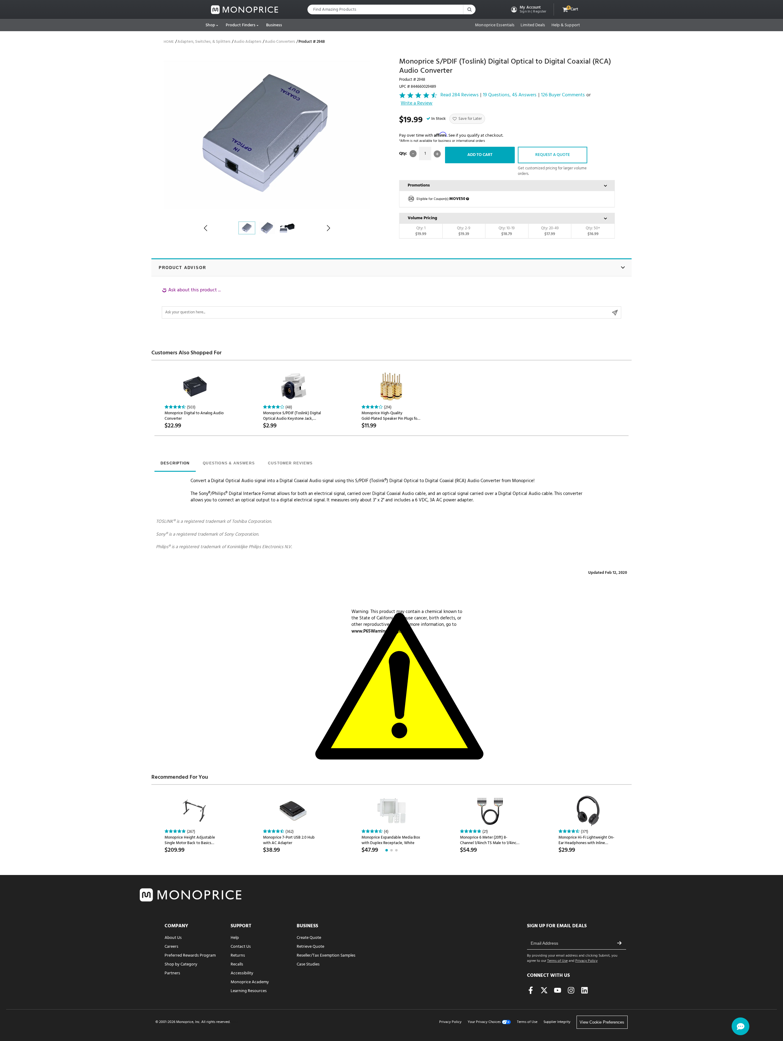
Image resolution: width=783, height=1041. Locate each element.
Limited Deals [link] (533, 25)
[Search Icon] (469, 9)
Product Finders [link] (241, 25)
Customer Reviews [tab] (290, 463)
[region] (391, 303)
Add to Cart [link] (479, 154)
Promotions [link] (419, 185)
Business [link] (274, 25)
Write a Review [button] (416, 104)
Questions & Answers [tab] (229, 463)
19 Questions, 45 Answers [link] (509, 95)
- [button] (413, 153)
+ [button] (437, 153)
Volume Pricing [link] (422, 218)
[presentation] (175, 464)
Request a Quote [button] (552, 154)
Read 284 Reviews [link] (459, 95)
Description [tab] (175, 463)
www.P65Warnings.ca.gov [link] (377, 631)
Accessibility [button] (242, 973)
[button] (528, 9)
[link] (244, 10)
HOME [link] (169, 42)
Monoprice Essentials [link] (494, 25)
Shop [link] (210, 25)
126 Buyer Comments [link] (563, 95)
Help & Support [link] (565, 25)
